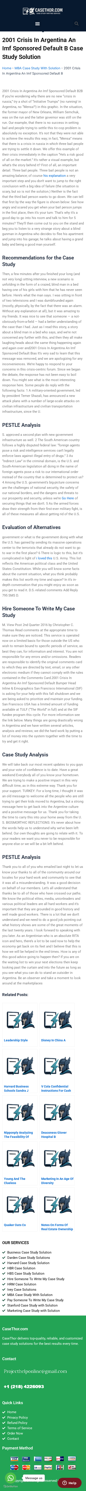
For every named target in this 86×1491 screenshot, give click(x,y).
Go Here (68, 498)
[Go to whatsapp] (10, 1478)
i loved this (44, 558)
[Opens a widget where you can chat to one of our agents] (69, 1483)
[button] (37, 23)
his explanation (54, 176)
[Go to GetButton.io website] (11, 1486)
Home (6, 68)
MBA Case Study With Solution (37, 68)
